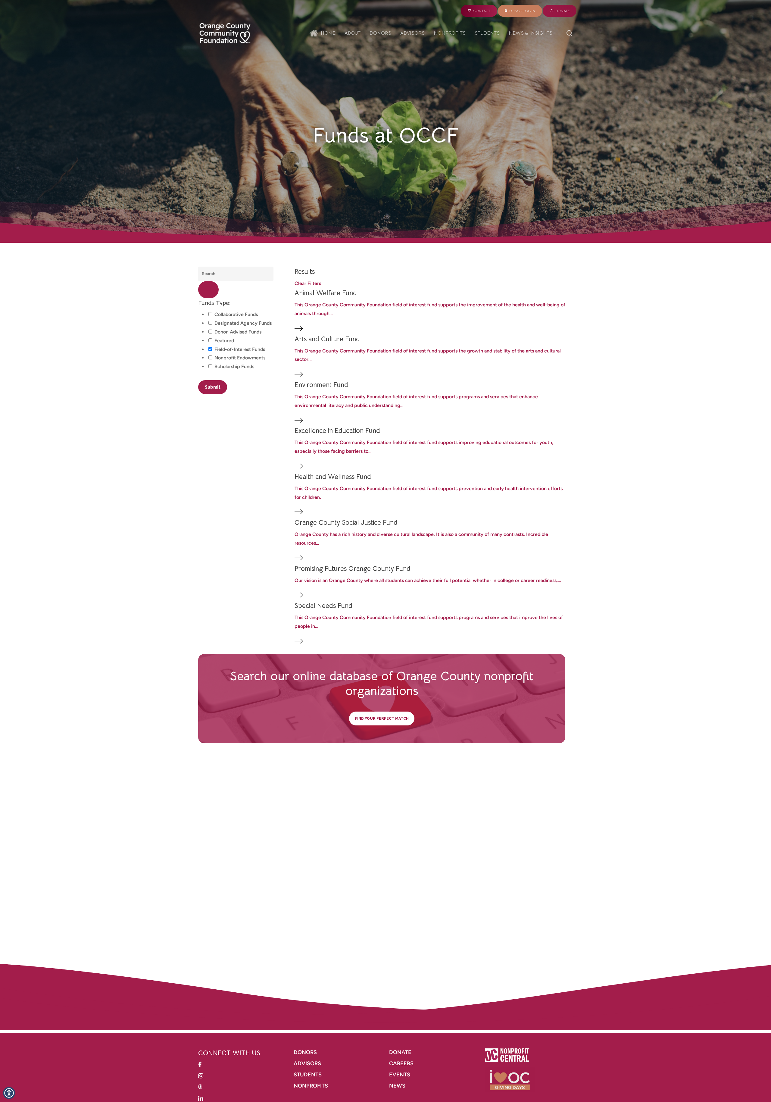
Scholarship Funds (234, 366)
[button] (9, 1093)
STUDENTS (308, 1074)
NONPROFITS (311, 1085)
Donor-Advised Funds (237, 332)
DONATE (400, 1052)
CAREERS (402, 1063)
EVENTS (399, 1074)
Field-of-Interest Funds (239, 349)
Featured (224, 340)
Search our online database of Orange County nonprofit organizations (381, 683)
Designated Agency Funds (243, 323)
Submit (212, 387)
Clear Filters (308, 283)
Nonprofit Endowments (239, 358)
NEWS (397, 1085)
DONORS (305, 1052)
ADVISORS (307, 1063)
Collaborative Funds (236, 314)
